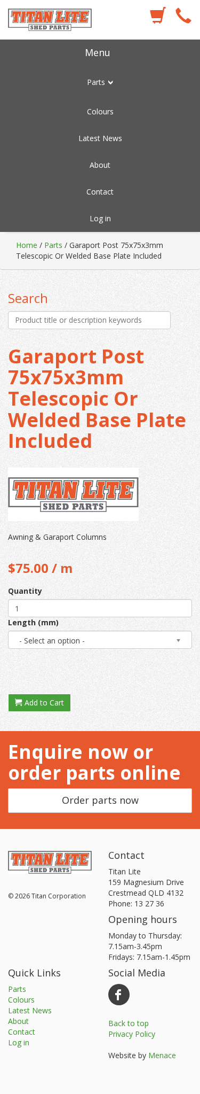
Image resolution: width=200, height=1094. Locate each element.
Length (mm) (33, 622)
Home (26, 245)
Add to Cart (43, 702)
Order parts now (100, 800)
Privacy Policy (131, 1034)
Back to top (128, 1023)
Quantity (25, 591)
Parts (53, 245)
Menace (162, 1055)
